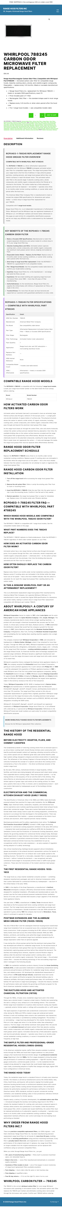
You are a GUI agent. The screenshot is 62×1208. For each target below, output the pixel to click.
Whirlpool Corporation (20, 706)
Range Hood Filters (8, 122)
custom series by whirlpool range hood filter (45, 123)
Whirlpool (55, 129)
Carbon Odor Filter (44, 122)
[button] (49, 19)
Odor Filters (52, 121)
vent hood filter (43, 126)
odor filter (12, 125)
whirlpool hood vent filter (25, 127)
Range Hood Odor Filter (9, 126)
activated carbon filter (34, 122)
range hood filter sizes (29, 125)
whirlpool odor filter (27, 128)
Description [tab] (8, 138)
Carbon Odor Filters (37, 121)
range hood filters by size (50, 125)
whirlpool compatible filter (12, 127)
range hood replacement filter (22, 126)
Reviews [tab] (40, 138)
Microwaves (49, 129)
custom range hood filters (28, 123)
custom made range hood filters (13, 123)
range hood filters (39, 125)
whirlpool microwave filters (16, 128)
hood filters (6, 125)
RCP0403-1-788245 (34, 126)
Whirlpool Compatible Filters (19, 122)
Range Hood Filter (19, 125)
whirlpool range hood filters (32, 129)
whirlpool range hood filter (39, 128)
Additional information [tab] (24, 138)
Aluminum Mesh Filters (27, 121)
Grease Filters (46, 121)
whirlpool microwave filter (37, 127)
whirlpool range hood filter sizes (17, 129)
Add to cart (51, 115)
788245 (44, 129)
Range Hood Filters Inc (15, 9)
